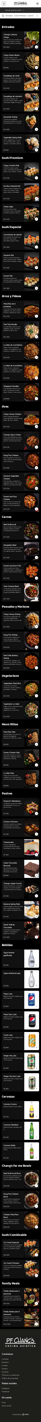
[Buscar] (3, 16)
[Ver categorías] (37, 16)
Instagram (5, 1388)
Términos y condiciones (10, 1375)
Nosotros (5, 1362)
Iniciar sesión (6, 1406)
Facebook (5, 1392)
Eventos (5, 1369)
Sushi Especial (33, 15)
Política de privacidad (10, 1378)
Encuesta (5, 1372)
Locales (5, 1365)
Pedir (4, 1403)
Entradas (9, 15)
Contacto (5, 1359)
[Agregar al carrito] (36, 47)
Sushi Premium (20, 15)
